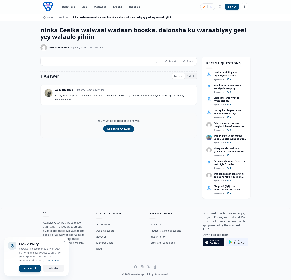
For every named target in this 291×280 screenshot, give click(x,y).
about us (134, 6)
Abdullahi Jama (64, 89)
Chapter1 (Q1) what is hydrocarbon (226, 99)
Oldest (190, 76)
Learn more (52, 260)
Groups (117, 6)
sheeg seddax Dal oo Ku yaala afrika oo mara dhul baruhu (229, 151)
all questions (103, 224)
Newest (178, 76)
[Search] (220, 7)
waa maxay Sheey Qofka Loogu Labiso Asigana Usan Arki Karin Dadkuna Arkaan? (230, 140)
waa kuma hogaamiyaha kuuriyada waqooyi (228, 86)
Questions (68, 6)
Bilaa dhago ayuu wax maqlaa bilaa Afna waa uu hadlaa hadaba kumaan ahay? (229, 127)
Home (49, 17)
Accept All (30, 268)
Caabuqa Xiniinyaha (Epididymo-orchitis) (225, 74)
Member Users (104, 242)
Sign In (232, 6)
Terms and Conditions (162, 242)
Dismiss (53, 268)
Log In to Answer (118, 129)
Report (172, 61)
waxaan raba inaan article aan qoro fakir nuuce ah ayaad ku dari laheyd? (229, 177)
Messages (100, 6)
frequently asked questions (165, 230)
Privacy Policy (158, 236)
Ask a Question (105, 230)
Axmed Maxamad (59, 47)
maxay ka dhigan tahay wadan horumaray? (227, 112)
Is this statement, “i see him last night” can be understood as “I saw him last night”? (230, 165)
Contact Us (156, 224)
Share (190, 61)
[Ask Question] (244, 6)
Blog (84, 6)
